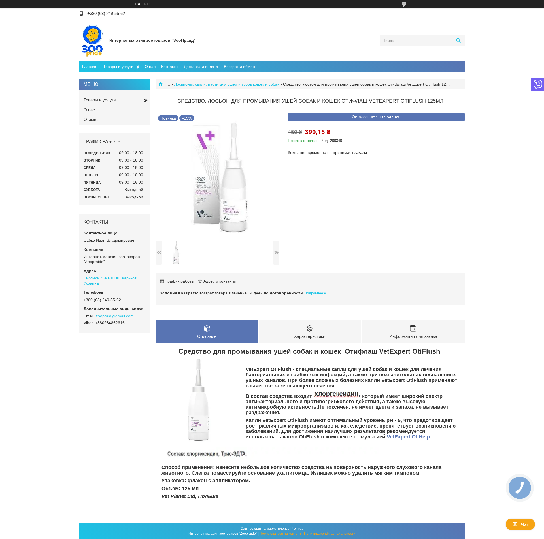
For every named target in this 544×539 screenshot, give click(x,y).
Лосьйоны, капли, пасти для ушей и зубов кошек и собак (226, 84)
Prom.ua (296, 528)
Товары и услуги (118, 66)
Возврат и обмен (239, 66)
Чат (524, 524)
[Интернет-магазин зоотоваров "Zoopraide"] (93, 40)
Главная (89, 66)
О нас (150, 66)
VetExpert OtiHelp (408, 437)
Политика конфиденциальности (330, 534)
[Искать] (458, 40)
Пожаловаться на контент (280, 534)
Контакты (169, 66)
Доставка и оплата (201, 66)
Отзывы (91, 119)
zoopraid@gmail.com (115, 316)
